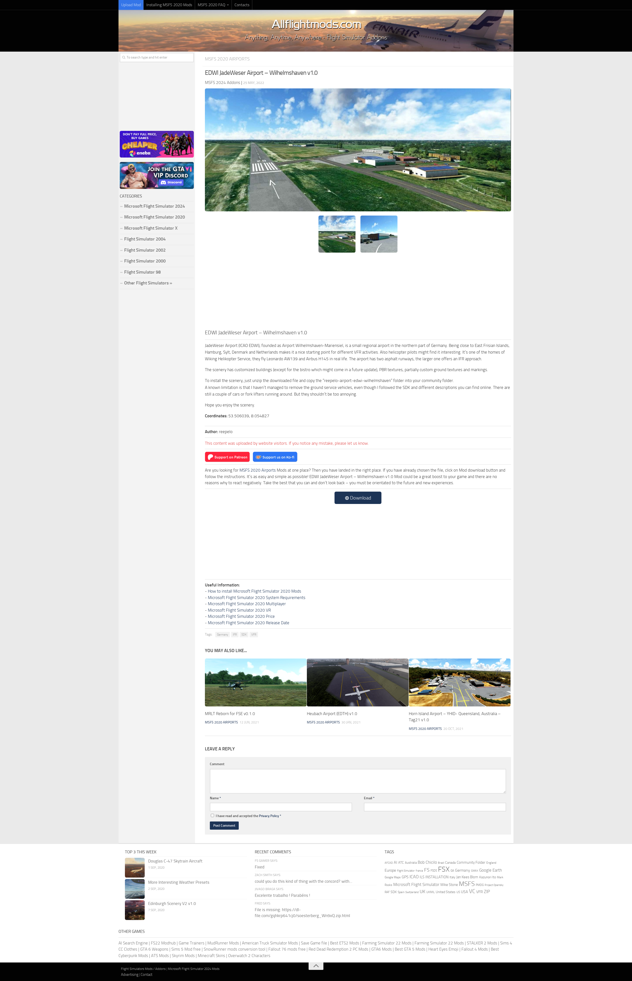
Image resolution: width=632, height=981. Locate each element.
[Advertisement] (358, 291)
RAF (387, 892)
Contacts (242, 4)
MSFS (467, 884)
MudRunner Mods (223, 943)
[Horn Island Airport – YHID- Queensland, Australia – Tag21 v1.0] (460, 682)
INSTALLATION (437, 877)
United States (445, 892)
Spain (401, 892)
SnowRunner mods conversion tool (234, 949)
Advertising (129, 974)
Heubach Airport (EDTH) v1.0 (332, 713)
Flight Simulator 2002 (145, 250)
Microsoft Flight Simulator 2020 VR (239, 610)
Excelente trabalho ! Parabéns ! (282, 895)
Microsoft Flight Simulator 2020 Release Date (248, 622)
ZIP (487, 891)
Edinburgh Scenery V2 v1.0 (172, 903)
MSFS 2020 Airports (227, 59)
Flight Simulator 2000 (145, 261)
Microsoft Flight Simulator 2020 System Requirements (256, 597)
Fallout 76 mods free (287, 949)
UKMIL (430, 892)
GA (452, 870)
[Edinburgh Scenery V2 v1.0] (135, 910)
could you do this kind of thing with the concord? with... (303, 881)
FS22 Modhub (163, 943)
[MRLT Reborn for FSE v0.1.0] (256, 682)
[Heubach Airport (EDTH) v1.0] (358, 682)
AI (395, 862)
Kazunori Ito (487, 877)
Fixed (259, 866)
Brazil (441, 862)
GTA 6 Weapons (154, 949)
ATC (401, 863)
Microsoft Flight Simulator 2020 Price (241, 616)
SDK (244, 634)
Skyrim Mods (183, 955)
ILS (422, 877)
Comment (217, 764)
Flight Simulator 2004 (145, 239)
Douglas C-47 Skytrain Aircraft (175, 861)
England (491, 862)
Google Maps (393, 877)
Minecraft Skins (211, 955)
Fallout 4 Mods (474, 949)
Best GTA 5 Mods (410, 949)
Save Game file (314, 943)
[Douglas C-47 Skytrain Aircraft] (135, 868)
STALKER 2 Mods (482, 943)
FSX (444, 869)
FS (427, 870)
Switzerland (412, 892)
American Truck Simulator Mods (270, 943)
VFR (253, 634)
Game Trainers (191, 943)
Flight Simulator (406, 870)
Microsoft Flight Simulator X (151, 228)
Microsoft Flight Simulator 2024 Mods (193, 969)
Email (369, 798)
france (419, 870)
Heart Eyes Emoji (443, 949)
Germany (222, 634)
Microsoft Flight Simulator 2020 (154, 217)
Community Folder (471, 862)
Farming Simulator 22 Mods (387, 943)
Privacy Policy (269, 816)
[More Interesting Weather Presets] (135, 889)
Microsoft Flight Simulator (416, 884)
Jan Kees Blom (467, 877)
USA (464, 891)
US (458, 892)
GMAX (474, 870)
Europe (390, 870)
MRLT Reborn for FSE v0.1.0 (230, 713)
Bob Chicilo (427, 862)
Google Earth (490, 870)
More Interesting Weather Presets (178, 882)
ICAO (414, 877)
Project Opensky (494, 885)
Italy (452, 877)
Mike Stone (449, 885)
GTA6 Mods (381, 949)
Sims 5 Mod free (186, 949)
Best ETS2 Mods (344, 943)
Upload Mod (131, 4)
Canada (450, 863)
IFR (235, 634)
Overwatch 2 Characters (249, 955)
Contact (146, 974)
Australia (411, 862)
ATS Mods (160, 955)
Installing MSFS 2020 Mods (169, 4)
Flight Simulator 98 (142, 272)
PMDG (480, 885)
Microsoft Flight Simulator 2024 (154, 206)
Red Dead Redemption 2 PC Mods (338, 949)
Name (215, 798)
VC (472, 891)
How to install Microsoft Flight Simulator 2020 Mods (254, 591)
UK (422, 891)
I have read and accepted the (248, 816)
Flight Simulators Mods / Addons (143, 969)
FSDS (434, 870)
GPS (405, 877)
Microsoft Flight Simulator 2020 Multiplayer (247, 603)
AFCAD (389, 862)
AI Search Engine (133, 943)
